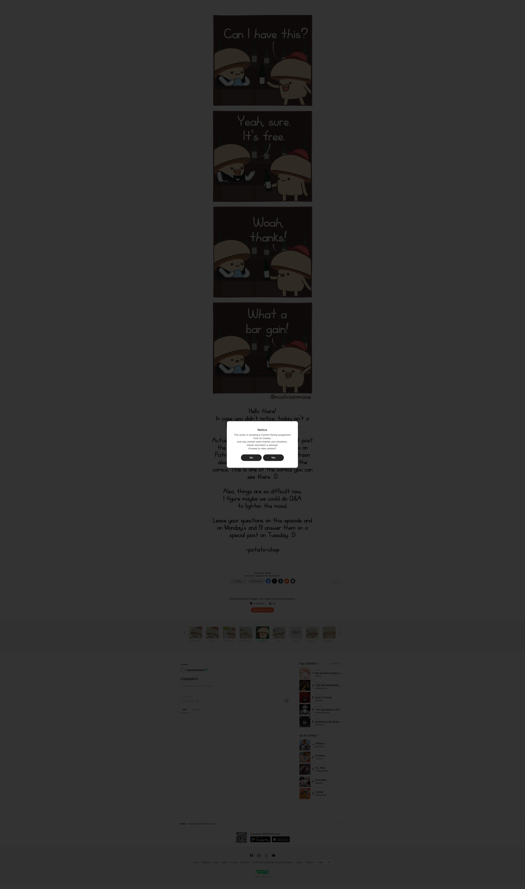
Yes (273, 457)
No (251, 457)
